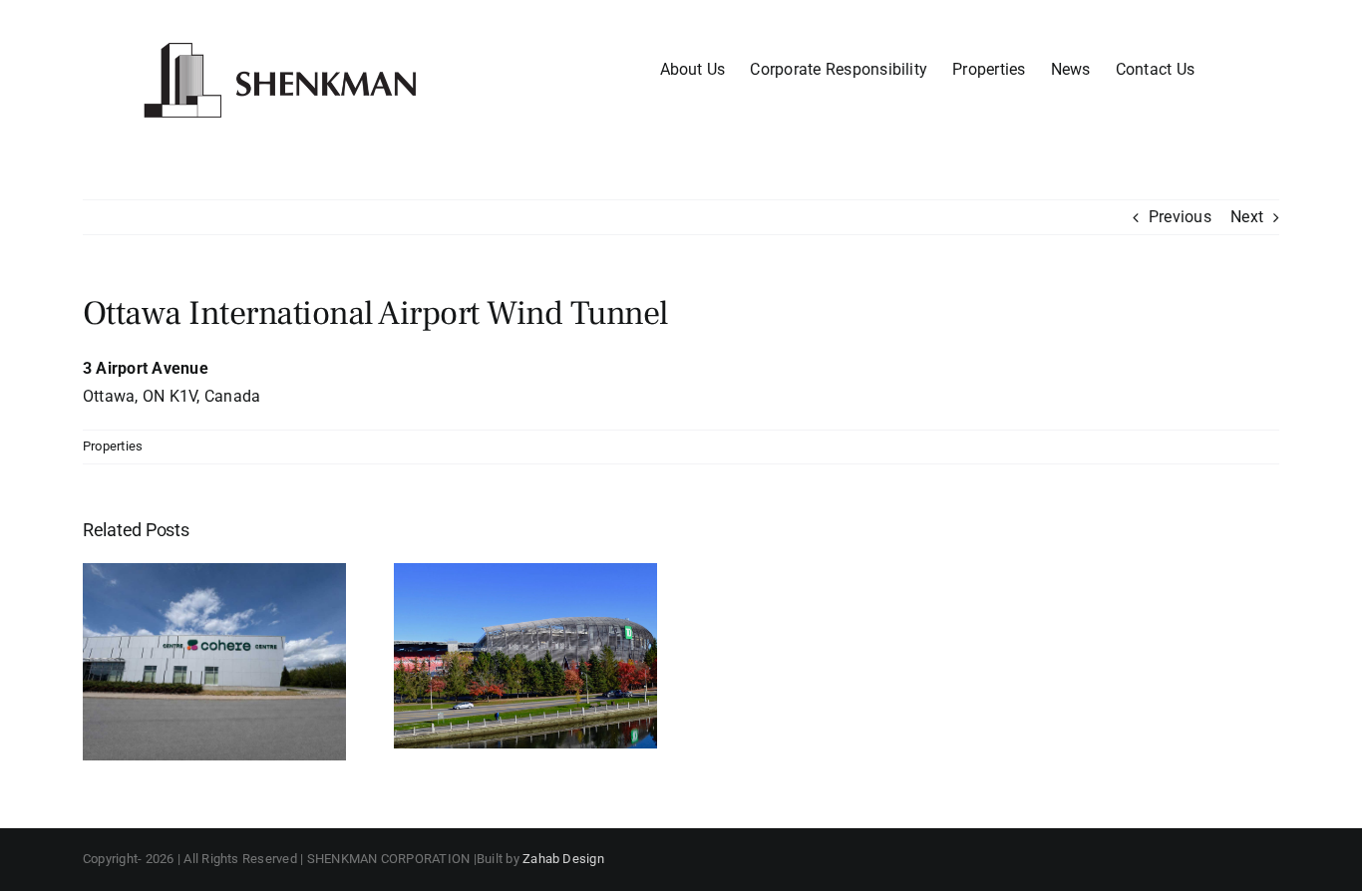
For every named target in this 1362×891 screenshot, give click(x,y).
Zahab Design (563, 858)
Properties (113, 446)
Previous (1180, 216)
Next (1246, 216)
